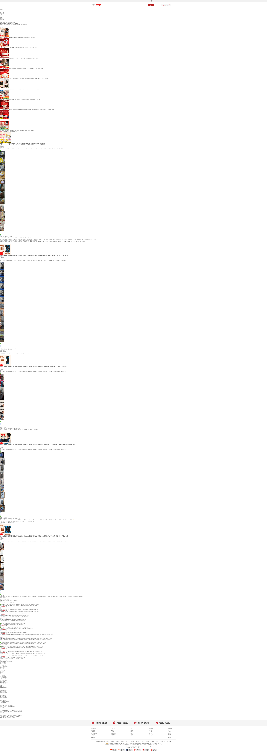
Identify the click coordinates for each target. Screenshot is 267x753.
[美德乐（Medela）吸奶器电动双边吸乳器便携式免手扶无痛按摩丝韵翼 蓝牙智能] (5, 137)
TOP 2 (1, 354)
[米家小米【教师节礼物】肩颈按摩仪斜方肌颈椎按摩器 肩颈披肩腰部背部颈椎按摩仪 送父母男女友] (4, 32)
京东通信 (169, 735)
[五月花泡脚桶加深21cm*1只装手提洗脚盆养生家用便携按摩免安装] (13, 619)
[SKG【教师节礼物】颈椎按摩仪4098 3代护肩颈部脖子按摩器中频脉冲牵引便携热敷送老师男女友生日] (19, 604)
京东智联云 (21, 719)
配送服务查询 (113, 733)
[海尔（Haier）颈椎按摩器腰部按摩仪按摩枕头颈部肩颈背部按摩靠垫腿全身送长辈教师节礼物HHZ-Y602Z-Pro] (4, 94)
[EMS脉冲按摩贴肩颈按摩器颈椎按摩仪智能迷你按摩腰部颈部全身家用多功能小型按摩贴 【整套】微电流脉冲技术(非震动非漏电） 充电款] (26, 638)
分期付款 (131, 733)
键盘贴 (1, 17)
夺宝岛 (169, 730)
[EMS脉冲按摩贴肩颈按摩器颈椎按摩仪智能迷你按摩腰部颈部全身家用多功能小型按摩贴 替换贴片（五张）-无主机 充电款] (23, 642)
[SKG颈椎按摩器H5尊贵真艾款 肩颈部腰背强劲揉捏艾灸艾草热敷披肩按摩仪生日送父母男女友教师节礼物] (4, 83)
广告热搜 (1, 719)
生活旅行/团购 (94, 733)
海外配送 (112, 735)
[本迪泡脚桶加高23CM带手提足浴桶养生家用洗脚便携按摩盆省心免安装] (14, 630)
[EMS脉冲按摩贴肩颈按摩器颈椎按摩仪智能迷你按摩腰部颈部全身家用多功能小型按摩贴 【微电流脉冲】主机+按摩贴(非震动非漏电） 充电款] (26, 634)
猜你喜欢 (1, 27)
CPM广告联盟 (11, 719)
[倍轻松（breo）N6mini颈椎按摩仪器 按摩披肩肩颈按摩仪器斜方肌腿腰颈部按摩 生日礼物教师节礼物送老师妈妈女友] (22, 646)
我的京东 (137, 1)
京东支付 (134, 747)
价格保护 (150, 731)
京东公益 (157, 741)
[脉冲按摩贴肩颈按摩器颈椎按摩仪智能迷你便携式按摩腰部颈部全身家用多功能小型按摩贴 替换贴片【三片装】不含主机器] (5, 529)
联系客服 (93, 737)
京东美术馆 (2, 19)
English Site (162, 741)
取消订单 (150, 735)
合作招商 (112, 741)
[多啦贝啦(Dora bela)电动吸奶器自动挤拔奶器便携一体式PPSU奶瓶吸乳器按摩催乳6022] (17, 627)
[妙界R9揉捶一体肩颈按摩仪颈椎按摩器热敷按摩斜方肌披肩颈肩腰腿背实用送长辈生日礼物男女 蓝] (4, 125)
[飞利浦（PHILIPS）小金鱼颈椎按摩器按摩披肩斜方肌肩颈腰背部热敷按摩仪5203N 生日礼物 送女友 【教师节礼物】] (4, 63)
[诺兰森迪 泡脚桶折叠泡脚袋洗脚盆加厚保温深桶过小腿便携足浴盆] (13, 623)
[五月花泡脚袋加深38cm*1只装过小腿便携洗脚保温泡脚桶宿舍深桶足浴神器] (14, 615)
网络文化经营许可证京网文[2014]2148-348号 (138, 744)
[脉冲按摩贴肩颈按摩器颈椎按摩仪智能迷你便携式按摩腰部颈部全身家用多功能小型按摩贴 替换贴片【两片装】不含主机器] (5, 249)
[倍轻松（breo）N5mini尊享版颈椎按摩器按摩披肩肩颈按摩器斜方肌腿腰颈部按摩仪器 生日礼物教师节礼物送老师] (21, 649)
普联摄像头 (2, 13)
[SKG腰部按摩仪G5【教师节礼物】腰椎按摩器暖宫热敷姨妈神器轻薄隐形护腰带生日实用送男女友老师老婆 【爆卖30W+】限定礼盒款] (4, 73)
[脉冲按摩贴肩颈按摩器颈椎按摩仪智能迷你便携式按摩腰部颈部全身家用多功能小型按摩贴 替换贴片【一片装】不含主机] (5, 360)
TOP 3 (1, 432)
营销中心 (122, 741)
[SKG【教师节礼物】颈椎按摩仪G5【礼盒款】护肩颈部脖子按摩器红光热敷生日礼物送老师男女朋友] (4, 42)
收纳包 (1, 15)
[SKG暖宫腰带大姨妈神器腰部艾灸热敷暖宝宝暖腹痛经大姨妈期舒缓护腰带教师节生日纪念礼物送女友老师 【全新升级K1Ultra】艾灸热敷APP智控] (4, 104)
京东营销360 (16, 719)
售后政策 (150, 730)
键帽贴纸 (1, 18)
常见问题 (93, 734)
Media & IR (169, 741)
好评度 (3, 146)
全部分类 (1, 9)
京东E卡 (169, 734)
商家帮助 (117, 741)
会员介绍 (93, 731)
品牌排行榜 (2, 12)
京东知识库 (2, 10)
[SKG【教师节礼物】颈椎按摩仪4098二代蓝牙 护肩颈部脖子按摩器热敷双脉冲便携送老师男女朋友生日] (19, 607)
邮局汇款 (131, 734)
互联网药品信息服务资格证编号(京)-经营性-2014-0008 (139, 743)
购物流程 (93, 730)
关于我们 (98, 741)
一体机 (1, 14)
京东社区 (142, 741)
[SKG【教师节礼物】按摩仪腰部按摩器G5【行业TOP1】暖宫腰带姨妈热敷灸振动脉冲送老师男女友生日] (4, 52)
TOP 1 (1, 242)
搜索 (151, 5)
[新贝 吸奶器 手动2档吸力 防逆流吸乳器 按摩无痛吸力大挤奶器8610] (13, 657)
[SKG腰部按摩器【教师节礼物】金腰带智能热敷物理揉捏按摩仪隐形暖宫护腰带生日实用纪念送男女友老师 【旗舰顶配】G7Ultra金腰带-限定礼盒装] (4, 114)
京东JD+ (169, 737)
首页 (1, 22)
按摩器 (4, 22)
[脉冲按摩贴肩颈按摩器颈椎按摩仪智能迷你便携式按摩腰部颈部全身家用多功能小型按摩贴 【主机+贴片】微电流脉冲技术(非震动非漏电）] (5, 438)
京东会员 (143, 1)
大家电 (92, 735)
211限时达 (113, 731)
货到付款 (131, 730)
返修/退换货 (151, 734)
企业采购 (148, 1)
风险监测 (147, 741)
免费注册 (127, 1)
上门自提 (112, 730)
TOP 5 (1, 601)
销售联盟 (137, 741)
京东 (100, 5)
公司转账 (131, 735)
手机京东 (154, 1)
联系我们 (103, 741)
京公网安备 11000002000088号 (114, 743)
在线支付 (131, 731)
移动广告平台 (6, 719)
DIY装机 (169, 731)
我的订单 (132, 1)
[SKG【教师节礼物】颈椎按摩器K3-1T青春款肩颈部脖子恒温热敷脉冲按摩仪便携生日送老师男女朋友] (19, 611)
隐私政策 (152, 741)
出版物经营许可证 (125, 744)
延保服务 (169, 733)
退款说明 (150, 733)
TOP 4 (1, 523)
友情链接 (132, 741)
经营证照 (149, 746)
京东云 (138, 747)
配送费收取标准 (113, 734)
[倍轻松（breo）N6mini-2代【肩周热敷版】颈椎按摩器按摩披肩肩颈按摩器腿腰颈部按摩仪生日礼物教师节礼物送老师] (22, 653)
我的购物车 (166, 5)
